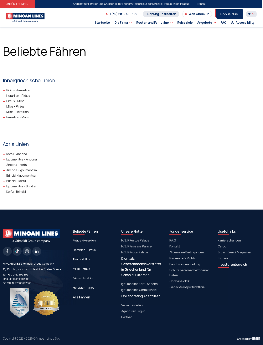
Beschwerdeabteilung (184, 264)
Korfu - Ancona (16, 154)
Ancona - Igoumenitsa (21, 170)
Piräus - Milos (15, 101)
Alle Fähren (81, 297)
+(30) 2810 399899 (123, 14)
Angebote (204, 23)
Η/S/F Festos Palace (135, 240)
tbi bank (223, 258)
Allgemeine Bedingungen (186, 252)
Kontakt (174, 246)
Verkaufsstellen (132, 305)
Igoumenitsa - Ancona (21, 159)
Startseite (102, 23)
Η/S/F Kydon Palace (134, 252)
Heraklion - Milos (17, 117)
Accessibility (245, 23)
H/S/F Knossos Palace (136, 246)
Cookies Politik (179, 281)
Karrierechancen (229, 240)
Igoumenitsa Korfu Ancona (139, 284)
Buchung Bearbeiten (161, 14)
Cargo (222, 246)
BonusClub (229, 14)
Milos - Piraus (81, 269)
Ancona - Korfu (16, 165)
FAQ (223, 23)
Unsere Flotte (132, 231)
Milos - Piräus (15, 106)
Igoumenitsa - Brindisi (21, 186)
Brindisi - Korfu (16, 181)
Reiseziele (185, 23)
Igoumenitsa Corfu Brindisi (139, 290)
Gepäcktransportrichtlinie (187, 287)
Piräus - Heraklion (18, 90)
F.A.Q (172, 240)
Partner (126, 317)
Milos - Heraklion (17, 112)
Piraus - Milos (81, 259)
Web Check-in (199, 14)
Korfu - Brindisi (16, 192)
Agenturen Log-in (133, 311)
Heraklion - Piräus (18, 96)
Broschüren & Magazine (234, 252)
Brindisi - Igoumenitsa (21, 176)
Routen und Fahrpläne (152, 23)
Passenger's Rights (182, 258)
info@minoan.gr (19, 279)
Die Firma (121, 23)
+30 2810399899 (18, 274)
